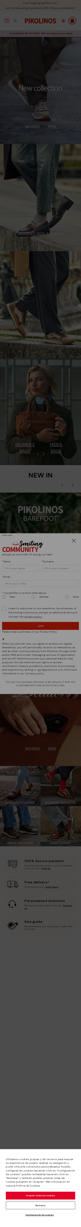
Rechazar (41, 1205)
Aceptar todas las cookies (40, 1195)
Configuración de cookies (39, 1215)
